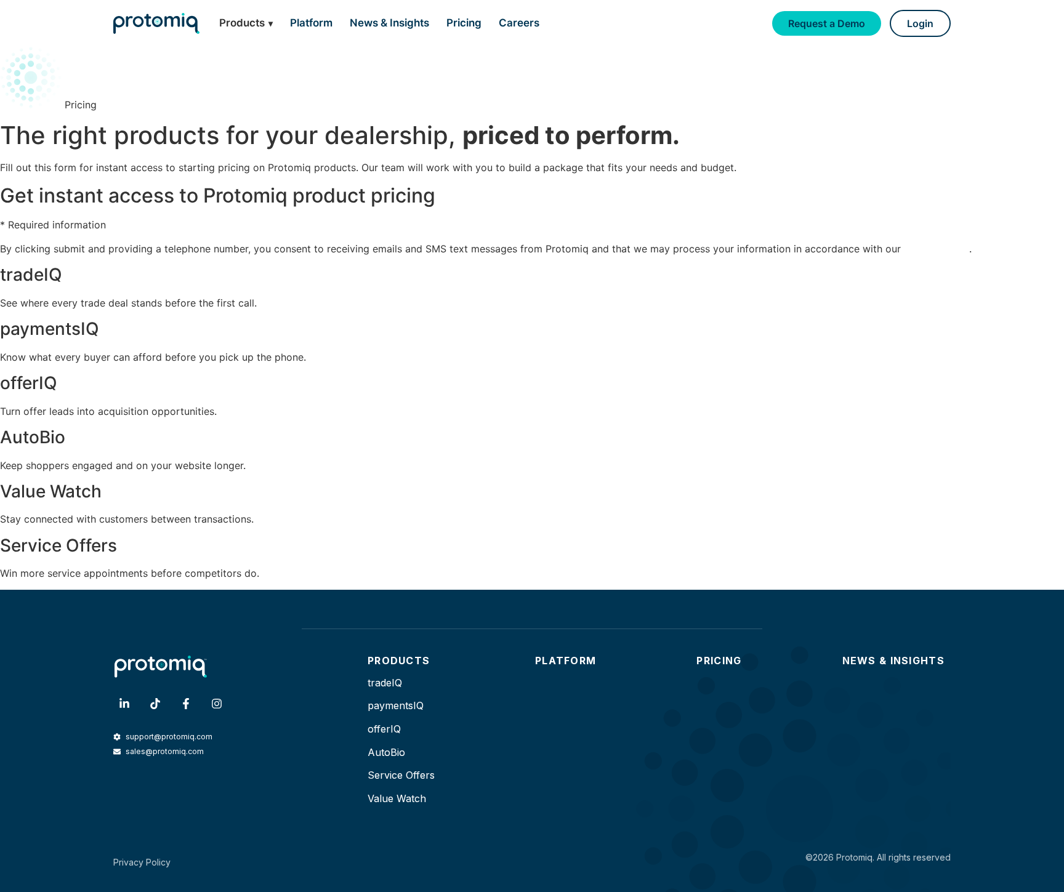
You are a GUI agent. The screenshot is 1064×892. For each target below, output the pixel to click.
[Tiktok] (155, 704)
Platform (311, 23)
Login (920, 23)
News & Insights (389, 23)
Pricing (464, 23)
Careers (519, 23)
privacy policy (936, 249)
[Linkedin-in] (124, 704)
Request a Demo (826, 23)
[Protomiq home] (156, 23)
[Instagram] (217, 704)
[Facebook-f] (186, 704)
